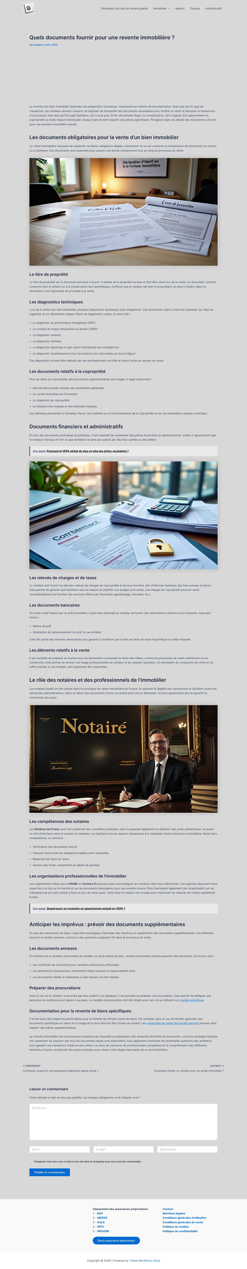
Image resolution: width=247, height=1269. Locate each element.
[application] (168, 8)
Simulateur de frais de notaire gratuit (124, 8)
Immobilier (160, 8)
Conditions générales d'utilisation (185, 1217)
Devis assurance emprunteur (116, 1240)
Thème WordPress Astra (144, 1260)
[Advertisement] (123, 75)
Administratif (213, 8)
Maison (179, 8)
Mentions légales (174, 1213)
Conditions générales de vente (183, 1222)
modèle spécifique (191, 1000)
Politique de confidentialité (180, 1231)
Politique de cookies (176, 1226)
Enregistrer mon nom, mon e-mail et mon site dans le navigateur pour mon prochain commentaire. (87, 1161)
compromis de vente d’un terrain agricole (173, 1023)
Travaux (195, 8)
